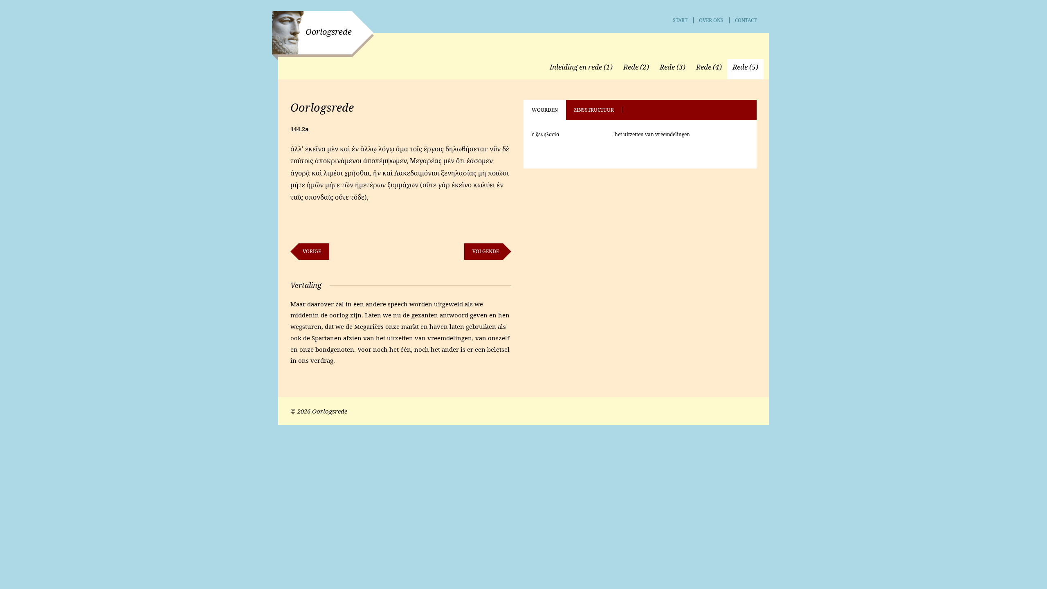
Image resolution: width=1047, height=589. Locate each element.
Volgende (485, 251)
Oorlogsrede (329, 31)
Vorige (312, 251)
